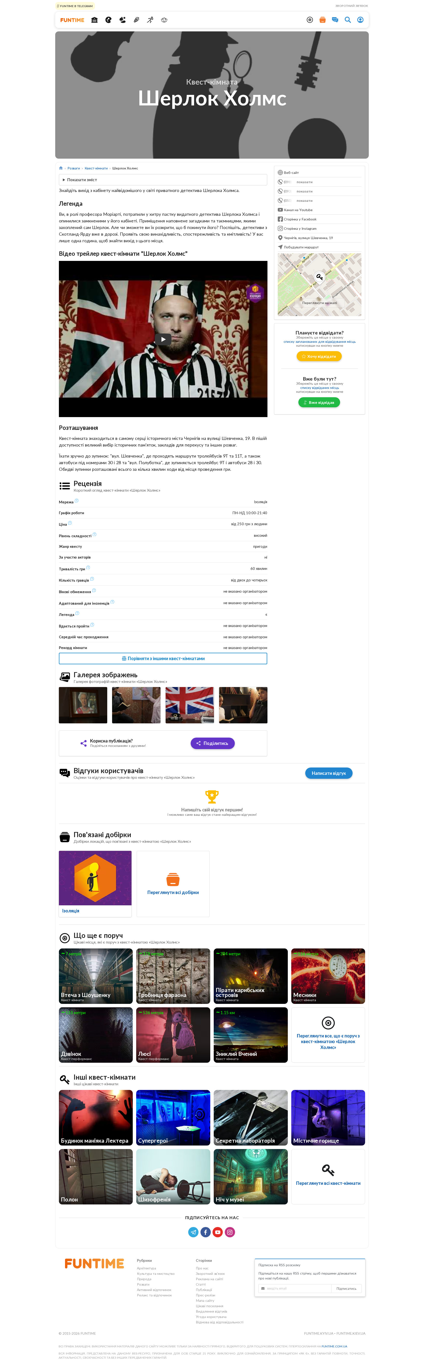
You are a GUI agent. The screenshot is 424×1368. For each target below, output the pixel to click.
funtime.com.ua (334, 1346)
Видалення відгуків (211, 1311)
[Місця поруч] (310, 20)
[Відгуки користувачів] (335, 20)
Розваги (73, 168)
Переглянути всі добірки (173, 892)
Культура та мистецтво (156, 1273)
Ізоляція (70, 910)
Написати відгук (329, 773)
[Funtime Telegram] (194, 1232)
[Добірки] (322, 20)
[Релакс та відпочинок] (164, 20)
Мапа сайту (205, 1300)
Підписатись (346, 1288)
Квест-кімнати (96, 168)
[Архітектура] (94, 20)
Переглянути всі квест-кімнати (328, 1183)
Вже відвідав (321, 402)
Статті (201, 1284)
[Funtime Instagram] (230, 1232)
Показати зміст (82, 179)
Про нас (202, 1268)
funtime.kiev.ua (350, 1333)
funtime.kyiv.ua (319, 1333)
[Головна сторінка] (61, 168)
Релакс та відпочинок (154, 1295)
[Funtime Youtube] (218, 1232)
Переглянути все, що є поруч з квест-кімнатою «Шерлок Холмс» (328, 1041)
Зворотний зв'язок (351, 6)
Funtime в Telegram (76, 6)
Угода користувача (211, 1317)
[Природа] (122, 20)
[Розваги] (136, 20)
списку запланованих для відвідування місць (320, 341)
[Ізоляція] (95, 878)
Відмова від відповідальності (219, 1322)
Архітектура (146, 1268)
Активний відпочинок (154, 1290)
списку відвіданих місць (319, 387)
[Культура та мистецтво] (108, 20)
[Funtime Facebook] (206, 1232)
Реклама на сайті (209, 1279)
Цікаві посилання (209, 1306)
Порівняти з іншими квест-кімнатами (166, 658)
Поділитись (215, 743)
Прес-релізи (205, 1295)
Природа (144, 1279)
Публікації (204, 1290)
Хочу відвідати (321, 356)
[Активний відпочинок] (150, 20)
